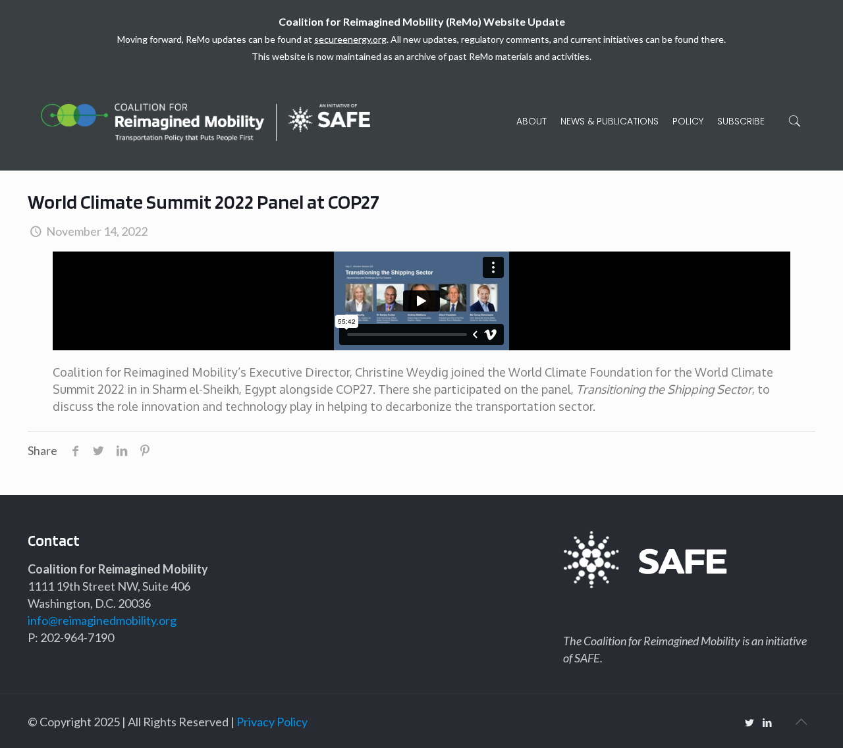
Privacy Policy (272, 721)
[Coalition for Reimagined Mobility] (205, 121)
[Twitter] (750, 722)
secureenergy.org (350, 39)
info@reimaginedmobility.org (102, 620)
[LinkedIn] (768, 722)
